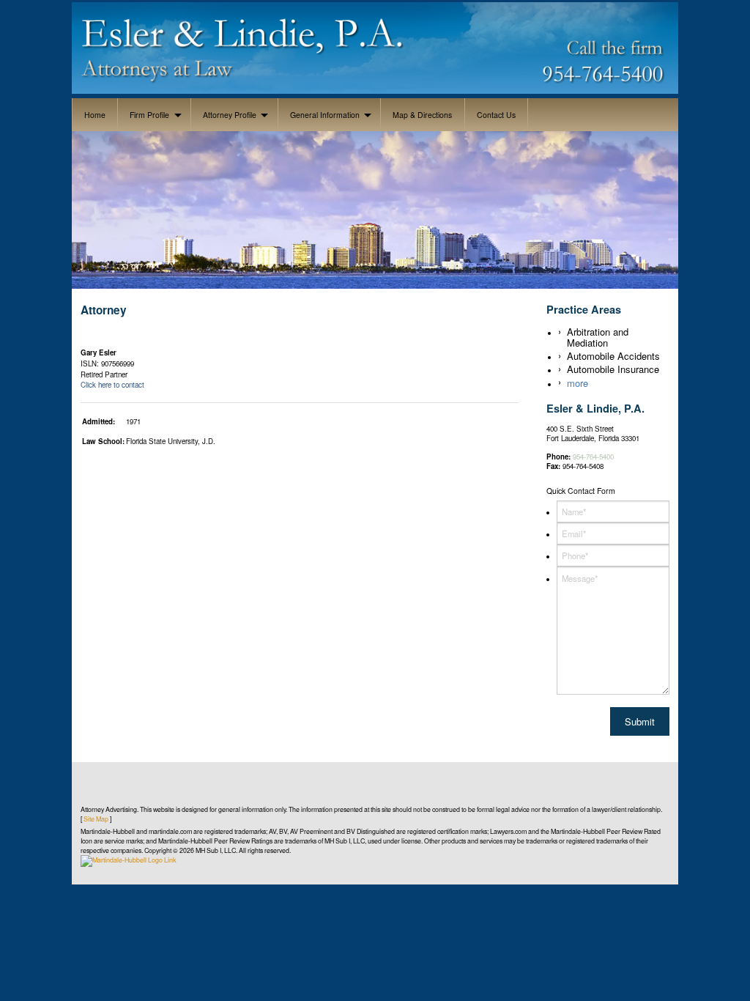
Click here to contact (113, 385)
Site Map (95, 819)
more (577, 383)
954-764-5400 (593, 456)
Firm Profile (149, 114)
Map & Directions (422, 114)
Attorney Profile (229, 114)
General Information (325, 114)
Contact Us (496, 114)
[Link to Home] (375, 45)
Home (94, 114)
